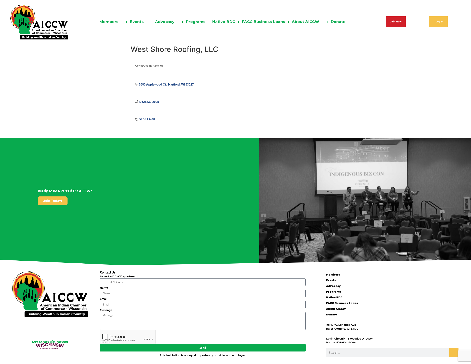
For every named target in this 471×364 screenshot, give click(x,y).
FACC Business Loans (263, 21)
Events (137, 21)
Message (106, 310)
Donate (338, 21)
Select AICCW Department (119, 276)
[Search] (453, 352)
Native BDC (223, 21)
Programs (196, 21)
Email (103, 299)
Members (108, 21)
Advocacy (164, 21)
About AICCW (305, 21)
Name (104, 287)
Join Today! (52, 201)
